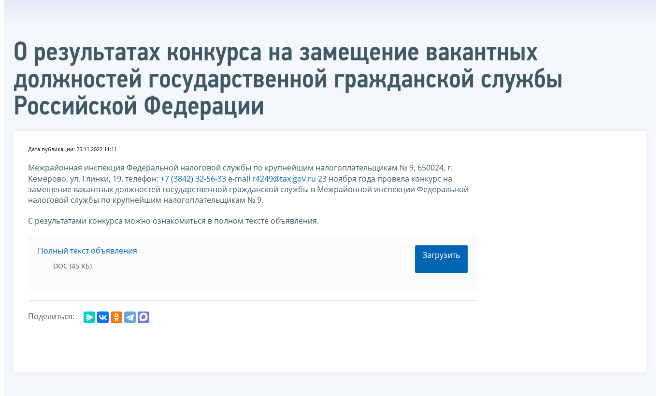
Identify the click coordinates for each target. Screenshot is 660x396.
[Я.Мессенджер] (89, 317)
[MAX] (143, 317)
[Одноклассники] (116, 317)
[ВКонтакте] (103, 317)
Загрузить (441, 255)
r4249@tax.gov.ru (284, 178)
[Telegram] (130, 317)
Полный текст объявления (87, 250)
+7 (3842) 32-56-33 (193, 178)
